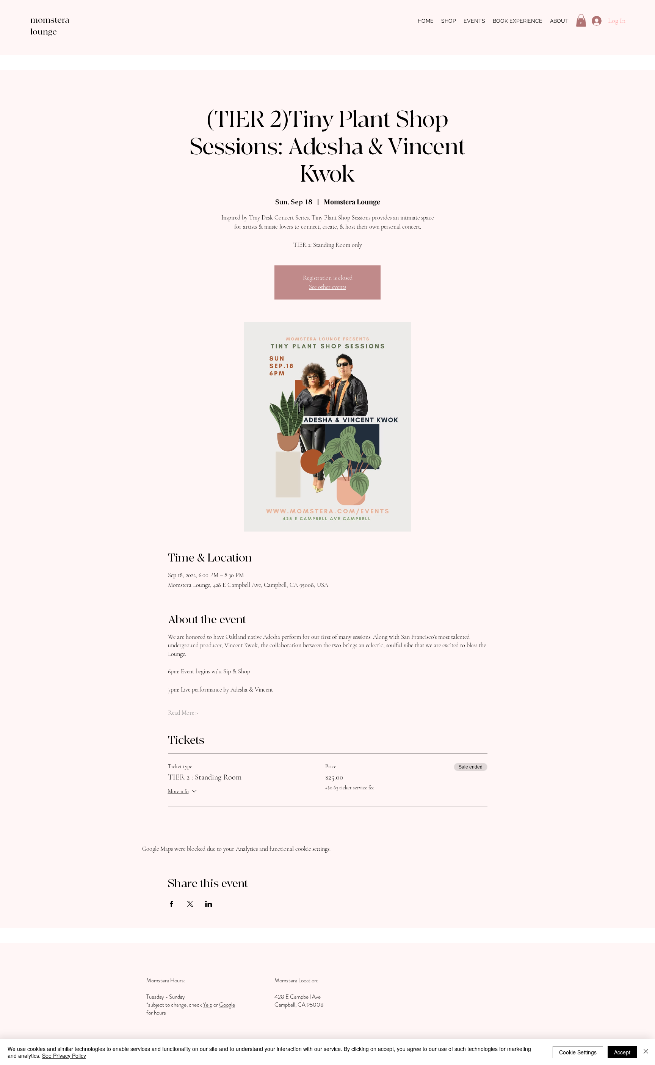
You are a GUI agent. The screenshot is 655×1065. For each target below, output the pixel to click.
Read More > (183, 713)
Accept (622, 1052)
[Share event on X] (190, 904)
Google (227, 1005)
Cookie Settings (578, 1052)
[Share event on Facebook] (171, 904)
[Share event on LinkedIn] (208, 904)
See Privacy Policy (64, 1055)
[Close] (645, 1052)
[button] (581, 20)
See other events (327, 287)
